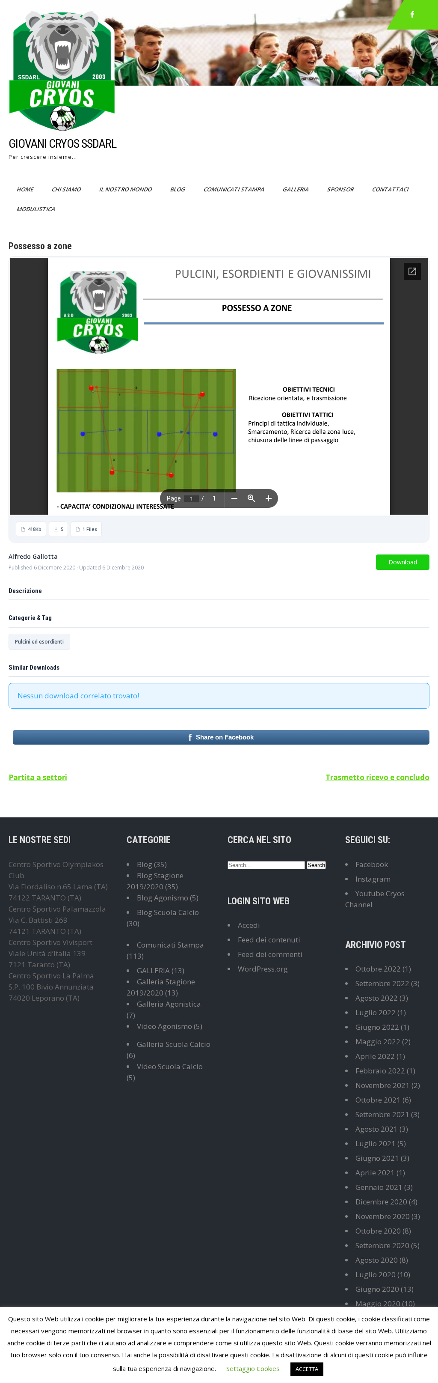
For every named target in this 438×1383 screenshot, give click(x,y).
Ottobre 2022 (378, 969)
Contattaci (391, 189)
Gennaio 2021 (378, 1187)
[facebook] (412, 14)
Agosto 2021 (376, 1129)
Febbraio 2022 (380, 1071)
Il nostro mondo (126, 189)
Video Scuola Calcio (170, 1066)
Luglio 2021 (375, 1143)
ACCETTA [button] (307, 1369)
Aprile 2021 (375, 1172)
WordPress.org (263, 969)
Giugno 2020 (377, 1289)
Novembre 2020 (382, 1216)
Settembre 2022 (382, 983)
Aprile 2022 (375, 1056)
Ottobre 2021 (378, 1100)
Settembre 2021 (382, 1114)
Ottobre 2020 (378, 1231)
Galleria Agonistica (169, 1004)
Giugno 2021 (377, 1158)
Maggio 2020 (377, 1303)
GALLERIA (153, 970)
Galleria (296, 189)
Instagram (373, 879)
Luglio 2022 (375, 1012)
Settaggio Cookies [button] (253, 1368)
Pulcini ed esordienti (39, 641)
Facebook (371, 864)
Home (26, 189)
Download (402, 562)
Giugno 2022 (377, 1027)
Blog (178, 189)
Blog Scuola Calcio (168, 912)
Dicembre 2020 (381, 1202)
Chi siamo (67, 189)
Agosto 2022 (376, 998)
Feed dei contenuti (269, 940)
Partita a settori (38, 777)
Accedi (249, 925)
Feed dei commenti (270, 954)
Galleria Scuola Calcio (173, 1044)
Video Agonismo (164, 1026)
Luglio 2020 (375, 1274)
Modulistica (36, 209)
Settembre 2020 (382, 1245)
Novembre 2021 (382, 1085)
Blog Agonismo (162, 898)
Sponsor (341, 189)
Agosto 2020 (376, 1260)
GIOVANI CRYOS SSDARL (62, 144)
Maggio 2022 (377, 1041)
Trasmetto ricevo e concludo (377, 777)
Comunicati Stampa (234, 189)
